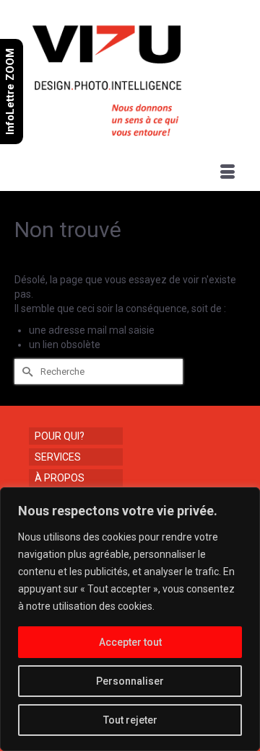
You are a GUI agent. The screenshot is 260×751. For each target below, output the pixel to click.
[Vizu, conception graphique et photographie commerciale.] (131, 76)
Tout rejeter (130, 720)
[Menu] (227, 173)
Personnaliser (130, 681)
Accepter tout (130, 642)
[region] (130, 619)
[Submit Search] (25, 371)
